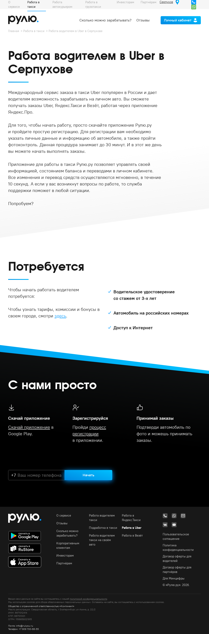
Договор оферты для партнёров (177, 569)
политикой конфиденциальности (88, 598)
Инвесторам (65, 555)
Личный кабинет (177, 20)
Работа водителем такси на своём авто (102, 540)
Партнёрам (64, 563)
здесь (60, 316)
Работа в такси (33, 31)
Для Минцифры (174, 578)
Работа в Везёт (132, 535)
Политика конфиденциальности (178, 547)
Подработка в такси (103, 528)
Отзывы (143, 20)
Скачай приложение (29, 427)
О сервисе (63, 515)
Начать (88, 475)
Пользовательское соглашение (176, 536)
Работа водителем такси (102, 517)
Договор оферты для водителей (177, 558)
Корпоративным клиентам (67, 545)
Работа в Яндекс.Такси (131, 517)
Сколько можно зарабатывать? (105, 20)
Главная (13, 31)
